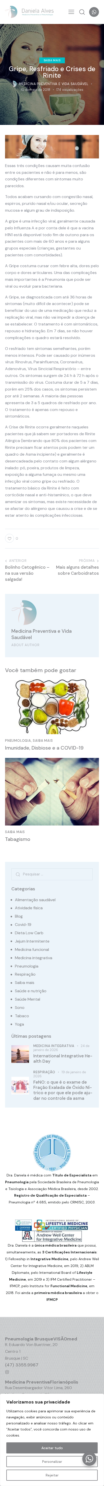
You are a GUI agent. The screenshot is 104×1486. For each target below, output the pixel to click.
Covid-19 (23, 924)
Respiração (25, 974)
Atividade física (29, 908)
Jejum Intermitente (32, 941)
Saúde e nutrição (30, 991)
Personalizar (52, 1461)
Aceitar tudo (52, 1448)
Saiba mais (52, 60)
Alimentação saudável (35, 899)
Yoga (19, 1024)
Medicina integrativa (33, 957)
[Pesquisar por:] (52, 874)
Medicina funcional (32, 949)
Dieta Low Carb (29, 932)
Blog (19, 916)
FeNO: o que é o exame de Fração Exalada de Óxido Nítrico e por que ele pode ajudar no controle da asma (62, 1090)
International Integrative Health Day (62, 1058)
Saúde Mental (27, 999)
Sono (19, 1007)
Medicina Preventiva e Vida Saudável (41, 634)
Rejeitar (52, 1475)
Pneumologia (18, 740)
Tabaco (22, 1016)
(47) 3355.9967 (21, 1365)
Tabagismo (17, 839)
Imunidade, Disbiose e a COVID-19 (44, 748)
